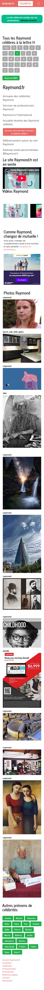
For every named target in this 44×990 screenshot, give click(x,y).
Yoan (26, 923)
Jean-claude (9, 946)
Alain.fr (17, 952)
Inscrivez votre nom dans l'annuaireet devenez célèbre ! (19, 132)
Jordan (30, 935)
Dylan (7, 952)
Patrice (17, 929)
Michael (28, 929)
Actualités (6, 963)
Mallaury (18, 935)
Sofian (7, 929)
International (8, 972)
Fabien (33, 946)
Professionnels (9, 969)
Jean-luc (22, 940)
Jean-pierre (9, 940)
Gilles (7, 923)
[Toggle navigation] (38, 3)
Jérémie (8, 918)
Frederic (22, 946)
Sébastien (31, 918)
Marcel (7, 935)
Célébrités (25, 3)
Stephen (36, 923)
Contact (6, 977)
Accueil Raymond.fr (11, 960)
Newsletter (7, 980)
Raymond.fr (8, 3)
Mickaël (19, 918)
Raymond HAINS (11, 78)
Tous (6, 47)
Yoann (16, 923)
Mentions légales (10, 974)
